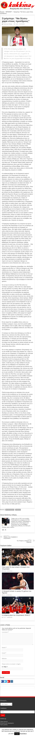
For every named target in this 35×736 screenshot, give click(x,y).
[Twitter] (5, 681)
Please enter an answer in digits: (11, 664)
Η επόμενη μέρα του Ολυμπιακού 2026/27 (16, 615)
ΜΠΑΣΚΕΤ (9, 12)
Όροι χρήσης (4, 724)
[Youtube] (8, 681)
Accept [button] (17, 733)
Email (4, 653)
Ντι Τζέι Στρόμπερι (10, 509)
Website (4, 658)
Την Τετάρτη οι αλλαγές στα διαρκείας (24, 541)
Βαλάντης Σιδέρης (7, 24)
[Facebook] (2, 681)
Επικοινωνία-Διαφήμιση (7, 723)
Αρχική (2, 12)
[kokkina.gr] (17, 5)
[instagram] (11, 681)
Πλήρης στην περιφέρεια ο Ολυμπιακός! (11, 537)
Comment (5, 632)
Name (4, 647)
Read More (23, 733)
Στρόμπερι (18, 509)
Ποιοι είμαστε (4, 721)
